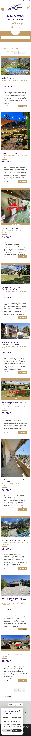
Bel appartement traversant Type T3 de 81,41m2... (15, 480)
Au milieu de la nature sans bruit (14, 540)
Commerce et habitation (11, 153)
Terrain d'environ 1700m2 (12, 228)
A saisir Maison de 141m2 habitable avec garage (11, 343)
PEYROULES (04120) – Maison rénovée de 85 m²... (14, 600)
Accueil (3, 48)
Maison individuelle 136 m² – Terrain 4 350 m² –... (13, 288)
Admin (24, 727)
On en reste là (15, 710)
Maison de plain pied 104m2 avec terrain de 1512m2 (14, 403)
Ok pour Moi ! (17, 730)
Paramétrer (7, 730)
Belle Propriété (8, 78)
